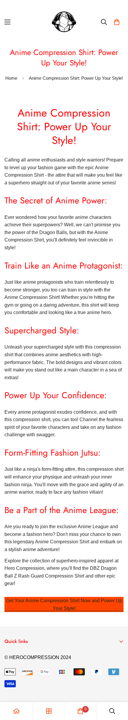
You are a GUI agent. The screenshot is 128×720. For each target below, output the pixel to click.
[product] (16, 711)
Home (11, 78)
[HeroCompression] (64, 22)
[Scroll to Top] (117, 688)
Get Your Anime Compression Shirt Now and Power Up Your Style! (64, 604)
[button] (117, 22)
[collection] (49, 711)
